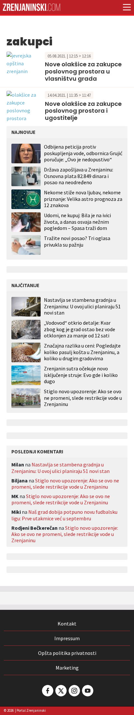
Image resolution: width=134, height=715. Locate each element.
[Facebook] (47, 691)
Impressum (67, 638)
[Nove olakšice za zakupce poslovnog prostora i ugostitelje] (24, 106)
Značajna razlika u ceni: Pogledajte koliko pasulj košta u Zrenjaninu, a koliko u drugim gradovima (82, 352)
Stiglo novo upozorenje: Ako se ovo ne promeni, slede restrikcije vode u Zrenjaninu (83, 397)
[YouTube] (87, 691)
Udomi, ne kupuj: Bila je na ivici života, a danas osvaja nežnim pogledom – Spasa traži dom (77, 221)
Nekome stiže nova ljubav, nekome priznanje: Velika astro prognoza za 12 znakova (83, 198)
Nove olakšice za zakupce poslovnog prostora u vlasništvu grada (83, 71)
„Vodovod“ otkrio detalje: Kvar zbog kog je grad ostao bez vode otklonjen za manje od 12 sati (79, 329)
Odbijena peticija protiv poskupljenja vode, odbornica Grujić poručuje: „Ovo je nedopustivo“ (83, 152)
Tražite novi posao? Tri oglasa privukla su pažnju (77, 241)
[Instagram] (74, 691)
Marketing (67, 667)
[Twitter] (60, 691)
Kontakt (67, 623)
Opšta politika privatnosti (67, 653)
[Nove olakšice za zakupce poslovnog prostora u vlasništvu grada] (24, 62)
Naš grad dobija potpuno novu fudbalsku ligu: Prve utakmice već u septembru (64, 515)
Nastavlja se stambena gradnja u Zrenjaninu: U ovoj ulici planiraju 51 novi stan (82, 306)
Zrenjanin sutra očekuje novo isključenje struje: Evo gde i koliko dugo (81, 375)
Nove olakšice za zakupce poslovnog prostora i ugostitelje (83, 111)
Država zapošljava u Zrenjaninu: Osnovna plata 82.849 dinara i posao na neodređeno (78, 175)
